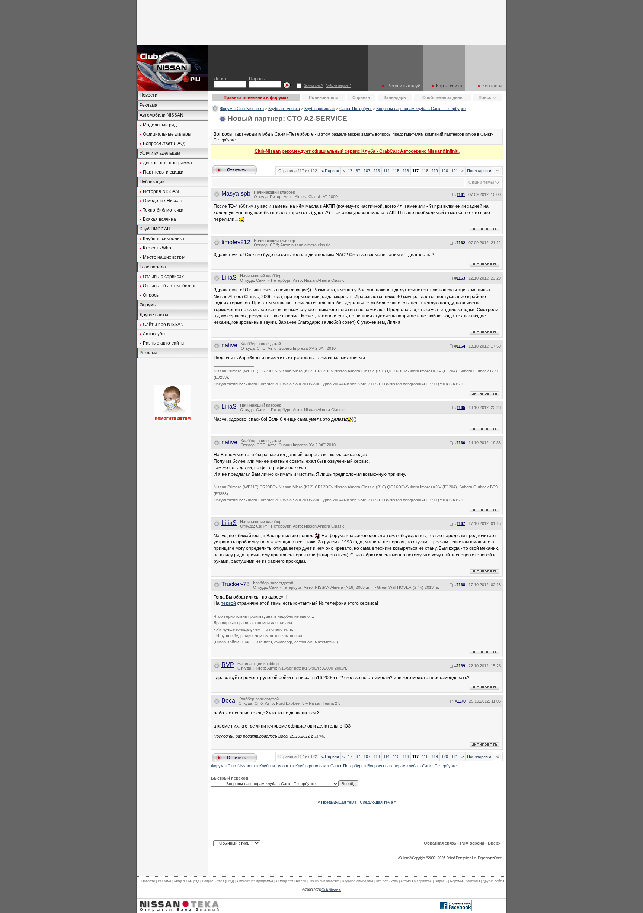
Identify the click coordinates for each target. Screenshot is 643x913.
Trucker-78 (235, 584)
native (229, 345)
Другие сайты (154, 314)
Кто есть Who (157, 248)
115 (396, 170)
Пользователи (323, 97)
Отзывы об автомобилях (169, 285)
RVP (227, 665)
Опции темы (481, 182)
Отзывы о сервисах (163, 276)
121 (454, 170)
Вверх (494, 843)
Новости (148, 95)
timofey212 (235, 242)
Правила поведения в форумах (256, 97)
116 (406, 170)
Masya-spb (235, 193)
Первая (330, 170)
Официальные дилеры (167, 134)
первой (228, 603)
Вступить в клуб (403, 85)
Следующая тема (376, 802)
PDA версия (472, 843)
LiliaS (229, 277)
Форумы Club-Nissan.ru (242, 108)
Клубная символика (163, 238)
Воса (228, 700)
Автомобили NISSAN (161, 115)
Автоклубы (154, 333)
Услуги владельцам (160, 153)
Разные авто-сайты (164, 343)
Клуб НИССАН (155, 229)
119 (435, 170)
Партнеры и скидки (163, 172)
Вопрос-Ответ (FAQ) (164, 143)
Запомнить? (313, 86)
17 (350, 170)
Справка (361, 97)
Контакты (492, 85)
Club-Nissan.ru (331, 890)
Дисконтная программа (167, 162)
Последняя (479, 170)
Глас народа (153, 267)
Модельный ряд (160, 125)
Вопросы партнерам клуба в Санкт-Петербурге (421, 108)
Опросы (151, 295)
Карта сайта (449, 85)
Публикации (152, 181)
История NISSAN (161, 191)
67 (358, 170)
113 (377, 170)
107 (367, 170)
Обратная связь (440, 843)
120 (444, 170)
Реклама (148, 105)
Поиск (485, 97)
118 (425, 170)
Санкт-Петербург (355, 108)
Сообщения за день (442, 97)
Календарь (395, 97)
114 (386, 170)
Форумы (148, 304)
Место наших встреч (164, 257)
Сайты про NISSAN (163, 324)
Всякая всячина (159, 219)
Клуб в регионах (319, 108)
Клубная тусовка (284, 108)
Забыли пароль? (338, 86)
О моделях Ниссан (162, 200)
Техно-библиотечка (163, 210)
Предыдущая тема (338, 802)
